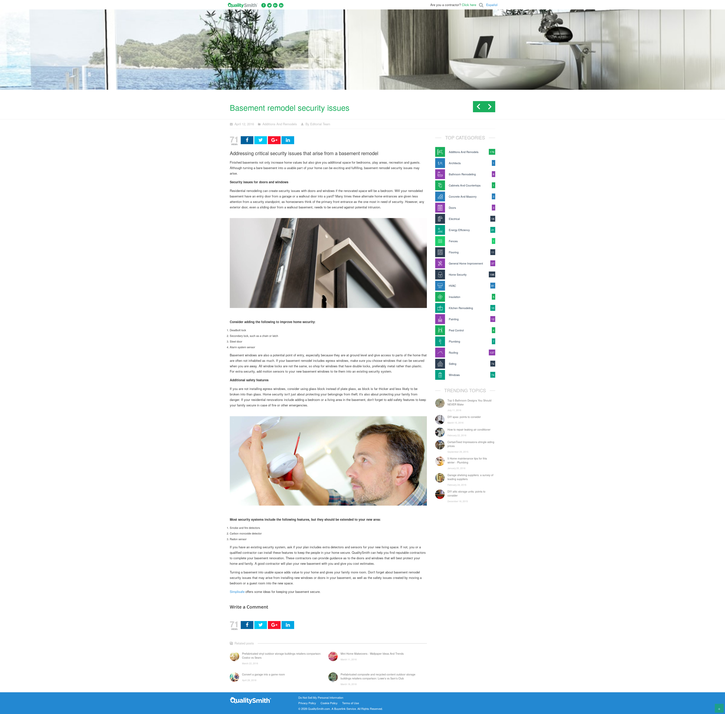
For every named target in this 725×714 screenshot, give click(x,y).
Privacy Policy (307, 703)
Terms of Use (350, 703)
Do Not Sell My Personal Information (320, 697)
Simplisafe (237, 591)
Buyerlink (340, 709)
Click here (469, 4)
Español (491, 4)
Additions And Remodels (279, 123)
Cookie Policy (329, 703)
